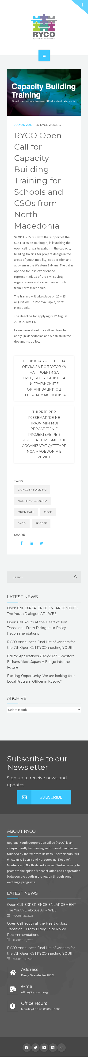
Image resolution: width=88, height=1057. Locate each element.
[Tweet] (39, 543)
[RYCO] (44, 27)
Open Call (26, 512)
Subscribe (51, 797)
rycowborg (50, 125)
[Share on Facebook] (19, 543)
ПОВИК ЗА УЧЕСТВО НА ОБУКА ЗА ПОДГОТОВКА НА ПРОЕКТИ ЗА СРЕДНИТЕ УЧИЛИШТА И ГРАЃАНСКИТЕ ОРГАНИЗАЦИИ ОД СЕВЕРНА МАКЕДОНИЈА (44, 378)
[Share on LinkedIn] (29, 543)
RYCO (22, 523)
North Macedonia (32, 501)
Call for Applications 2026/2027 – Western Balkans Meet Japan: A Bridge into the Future (41, 661)
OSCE (48, 512)
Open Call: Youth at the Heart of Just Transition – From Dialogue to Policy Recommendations (37, 628)
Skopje (41, 523)
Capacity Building (32, 489)
